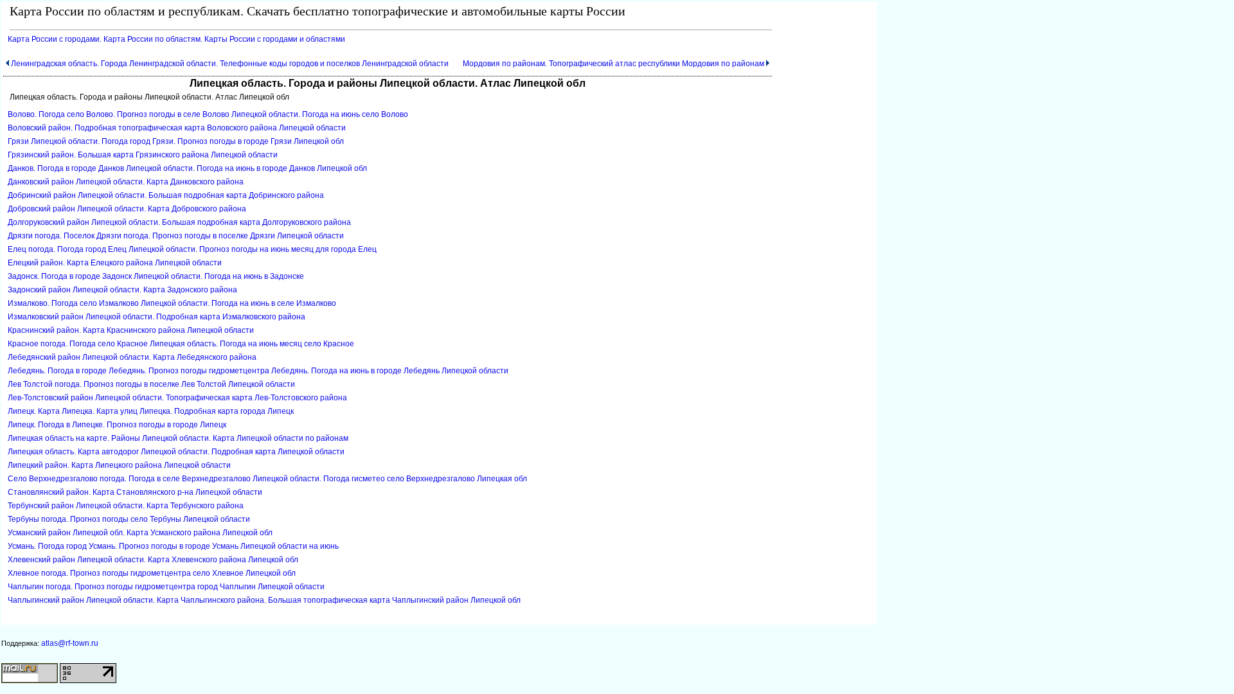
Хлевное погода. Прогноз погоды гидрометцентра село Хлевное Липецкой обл (152, 573)
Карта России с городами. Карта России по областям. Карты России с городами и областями (176, 39)
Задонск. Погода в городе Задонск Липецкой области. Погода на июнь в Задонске (156, 276)
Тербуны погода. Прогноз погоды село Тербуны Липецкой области (129, 519)
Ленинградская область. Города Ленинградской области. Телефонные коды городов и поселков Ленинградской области (230, 63)
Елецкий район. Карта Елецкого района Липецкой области (115, 262)
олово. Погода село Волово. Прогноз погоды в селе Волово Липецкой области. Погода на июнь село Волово (208, 114)
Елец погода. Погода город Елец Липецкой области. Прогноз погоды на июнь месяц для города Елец (192, 249)
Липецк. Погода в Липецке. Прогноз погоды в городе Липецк (117, 424)
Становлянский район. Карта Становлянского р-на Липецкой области (135, 492)
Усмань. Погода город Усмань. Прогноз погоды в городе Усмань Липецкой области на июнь (173, 546)
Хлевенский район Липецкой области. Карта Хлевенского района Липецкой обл (153, 559)
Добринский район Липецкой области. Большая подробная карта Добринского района (166, 195)
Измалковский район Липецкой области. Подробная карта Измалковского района (156, 316)
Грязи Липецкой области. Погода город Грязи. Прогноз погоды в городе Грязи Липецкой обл (176, 141)
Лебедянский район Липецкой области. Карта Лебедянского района (132, 357)
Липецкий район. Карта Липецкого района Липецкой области (119, 465)
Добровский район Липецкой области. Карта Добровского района (127, 208)
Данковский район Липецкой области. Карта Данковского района (126, 181)
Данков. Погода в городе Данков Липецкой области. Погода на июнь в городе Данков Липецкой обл (187, 168)
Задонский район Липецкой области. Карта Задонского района (122, 289)
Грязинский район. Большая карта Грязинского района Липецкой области (143, 154)
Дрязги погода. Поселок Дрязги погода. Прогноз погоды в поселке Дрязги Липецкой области (176, 235)
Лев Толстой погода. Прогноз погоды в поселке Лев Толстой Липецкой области (151, 384)
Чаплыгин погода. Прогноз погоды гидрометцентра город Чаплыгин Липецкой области (166, 586)
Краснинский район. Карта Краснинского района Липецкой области (131, 330)
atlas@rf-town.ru (69, 643)
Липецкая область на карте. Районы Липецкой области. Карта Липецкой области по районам (178, 438)
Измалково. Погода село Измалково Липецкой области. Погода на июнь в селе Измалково (172, 303)
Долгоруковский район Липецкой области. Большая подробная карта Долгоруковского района (179, 222)
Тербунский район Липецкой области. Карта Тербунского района (126, 505)
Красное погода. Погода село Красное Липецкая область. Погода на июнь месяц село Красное (181, 343)
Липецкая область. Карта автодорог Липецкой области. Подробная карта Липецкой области (176, 451)
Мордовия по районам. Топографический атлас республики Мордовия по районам (613, 63)
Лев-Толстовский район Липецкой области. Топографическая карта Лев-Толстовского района (177, 397)
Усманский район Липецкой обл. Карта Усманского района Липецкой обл (140, 532)
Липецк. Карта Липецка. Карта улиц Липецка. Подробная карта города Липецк (151, 411)
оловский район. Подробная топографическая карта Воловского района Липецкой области (177, 127)
